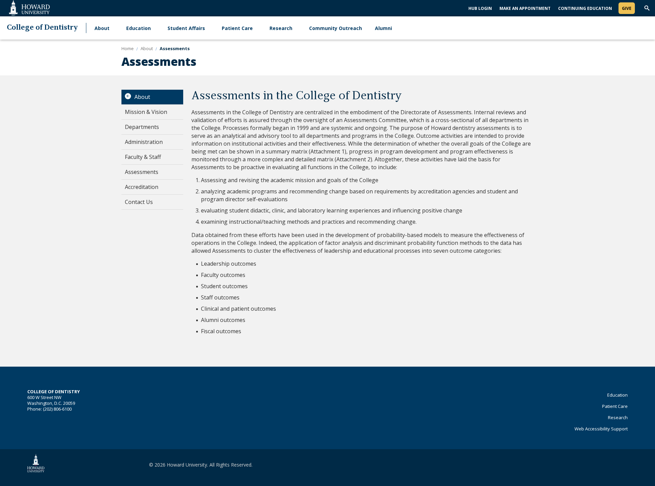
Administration (144, 142)
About (102, 28)
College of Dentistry (42, 27)
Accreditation (141, 187)
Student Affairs (186, 28)
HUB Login (480, 8)
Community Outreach (335, 28)
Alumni (383, 28)
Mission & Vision (146, 112)
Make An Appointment (525, 8)
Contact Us (139, 202)
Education (138, 28)
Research (281, 28)
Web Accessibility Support (601, 429)
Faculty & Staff (143, 157)
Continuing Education (585, 8)
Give (626, 8)
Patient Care (237, 28)
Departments (142, 127)
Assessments (141, 172)
